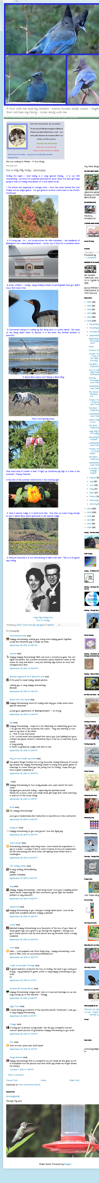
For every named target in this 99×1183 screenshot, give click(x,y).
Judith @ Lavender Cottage (22, 965)
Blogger (67, 1164)
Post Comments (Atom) (29, 1085)
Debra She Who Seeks (20, 699)
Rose (12, 807)
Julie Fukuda (15, 843)
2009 (89, 527)
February (94, 500)
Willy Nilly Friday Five (43, 617)
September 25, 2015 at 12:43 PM (24, 773)
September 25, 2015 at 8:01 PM (23, 878)
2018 (89, 309)
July (91, 481)
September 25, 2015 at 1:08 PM (23, 799)
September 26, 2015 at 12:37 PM (24, 957)
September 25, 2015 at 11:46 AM (24, 714)
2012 (89, 516)
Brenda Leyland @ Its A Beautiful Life (27, 676)
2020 (89, 302)
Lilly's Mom (14, 1006)
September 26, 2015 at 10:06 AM (24, 939)
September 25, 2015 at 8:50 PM (23, 898)
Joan (12, 947)
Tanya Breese (16, 1057)
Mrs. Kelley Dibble (18, 866)
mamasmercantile (18, 636)
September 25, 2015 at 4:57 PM (24, 834)
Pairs (91, 346)
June (91, 485)
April (92, 492)
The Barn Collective (94, 365)
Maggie (13, 1024)
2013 (89, 512)
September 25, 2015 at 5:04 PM (24, 858)
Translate (91, 257)
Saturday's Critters (94, 438)
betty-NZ (14, 827)
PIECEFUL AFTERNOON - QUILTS (21, 117)
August (92, 477)
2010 (89, 523)
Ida (11, 722)
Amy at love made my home (23, 758)
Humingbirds (13, 1096)
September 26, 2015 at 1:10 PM (23, 980)
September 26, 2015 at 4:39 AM (24, 916)
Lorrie (12, 924)
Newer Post (12, 1080)
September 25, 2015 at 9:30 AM (24, 645)
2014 (89, 508)
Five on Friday (43, 620)
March (92, 496)
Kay (11, 886)
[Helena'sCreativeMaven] (94, 829)
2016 (89, 317)
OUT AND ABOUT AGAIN (41, 117)
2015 (89, 321)
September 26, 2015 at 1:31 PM (23, 1016)
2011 (89, 520)
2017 (89, 313)
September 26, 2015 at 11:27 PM (24, 1034)
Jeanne (13, 653)
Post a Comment (16, 1075)
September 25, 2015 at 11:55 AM (24, 750)
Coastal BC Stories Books (21, 988)
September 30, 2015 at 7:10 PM (23, 1049)
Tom (11, 1042)
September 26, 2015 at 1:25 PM (23, 998)
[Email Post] (59, 625)
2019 (89, 306)
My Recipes (73, 117)
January (93, 504)
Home (6, 117)
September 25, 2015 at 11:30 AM (24, 691)
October (93, 331)
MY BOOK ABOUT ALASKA (59, 117)
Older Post (74, 1080)
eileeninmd (14, 907)
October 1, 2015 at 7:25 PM (22, 1069)
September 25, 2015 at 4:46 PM (24, 819)
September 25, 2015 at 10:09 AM (24, 668)
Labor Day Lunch (94, 420)
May (91, 489)
